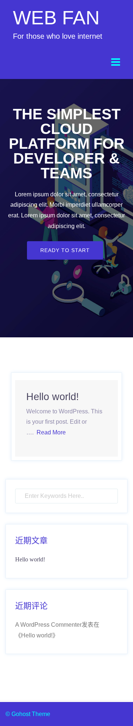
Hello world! (52, 396)
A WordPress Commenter (48, 625)
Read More (51, 432)
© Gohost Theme (28, 714)
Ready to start (65, 250)
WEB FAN (56, 17)
